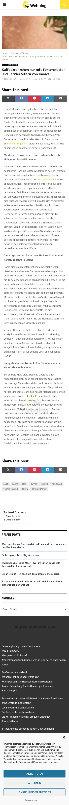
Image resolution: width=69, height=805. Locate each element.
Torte (25, 489)
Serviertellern (10, 489)
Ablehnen (34, 783)
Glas (24, 484)
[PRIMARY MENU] (4, 4)
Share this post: (13, 516)
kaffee (34, 484)
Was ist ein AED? (10, 650)
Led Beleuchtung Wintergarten (18, 707)
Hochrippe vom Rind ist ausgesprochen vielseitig (27, 681)
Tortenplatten (39, 489)
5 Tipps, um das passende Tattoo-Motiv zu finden (28, 728)
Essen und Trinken (10, 65)
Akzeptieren (34, 773)
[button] (63, 737)
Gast (5, 484)
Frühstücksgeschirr (18, 143)
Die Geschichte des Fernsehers (18, 712)
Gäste (15, 484)
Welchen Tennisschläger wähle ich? (20, 677)
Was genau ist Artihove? (14, 655)
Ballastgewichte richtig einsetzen (20, 555)
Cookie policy (31, 800)
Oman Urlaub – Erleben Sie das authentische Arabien (31, 574)
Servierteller (44, 179)
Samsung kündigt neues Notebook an (21, 646)
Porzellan (57, 484)
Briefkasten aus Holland (14, 672)
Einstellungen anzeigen (34, 792)
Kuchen (44, 484)
